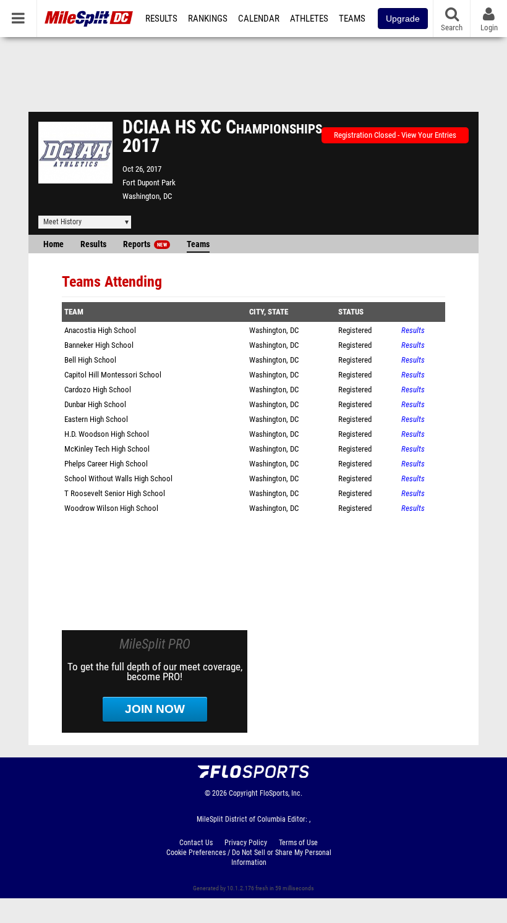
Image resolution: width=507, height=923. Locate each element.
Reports (145, 244)
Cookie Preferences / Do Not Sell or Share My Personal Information (248, 857)
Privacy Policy (245, 842)
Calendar (258, 18)
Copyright (243, 793)
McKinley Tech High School (107, 448)
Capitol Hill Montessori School (112, 374)
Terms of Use (298, 842)
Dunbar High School (95, 404)
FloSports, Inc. (281, 793)
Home (53, 244)
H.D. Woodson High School (106, 434)
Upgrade (403, 18)
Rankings (208, 18)
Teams (352, 18)
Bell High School (90, 360)
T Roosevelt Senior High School (114, 493)
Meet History (62, 221)
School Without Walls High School (118, 478)
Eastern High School (96, 419)
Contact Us (196, 842)
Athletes (309, 18)
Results (161, 18)
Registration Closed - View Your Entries (395, 135)
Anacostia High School (100, 330)
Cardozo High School (97, 389)
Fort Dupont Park (149, 182)
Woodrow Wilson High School (111, 508)
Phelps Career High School (106, 463)
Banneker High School (99, 345)
